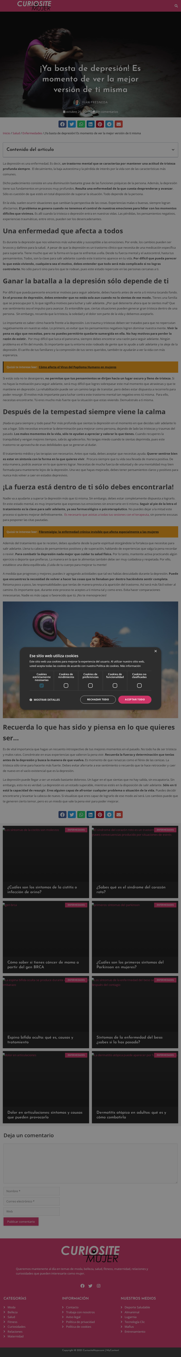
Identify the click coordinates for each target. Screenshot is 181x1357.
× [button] (155, 651)
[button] (45, 699)
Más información (130, 666)
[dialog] (90, 678)
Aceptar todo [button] (135, 699)
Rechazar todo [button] (98, 699)
